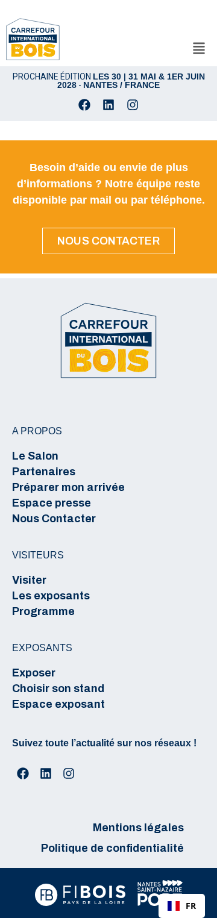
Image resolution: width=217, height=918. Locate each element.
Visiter (29, 580)
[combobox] (182, 906)
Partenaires (43, 472)
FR (191, 905)
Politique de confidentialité (112, 848)
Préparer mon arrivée (68, 487)
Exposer (33, 673)
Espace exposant (58, 704)
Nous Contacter (54, 519)
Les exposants (51, 596)
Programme (43, 611)
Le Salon (35, 456)
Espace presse (51, 503)
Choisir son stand (58, 688)
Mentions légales (138, 828)
